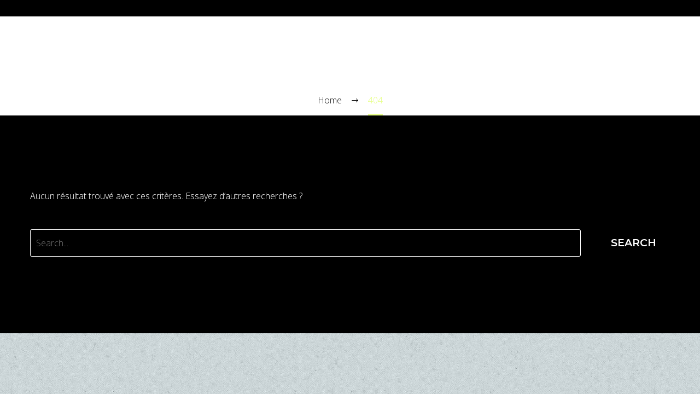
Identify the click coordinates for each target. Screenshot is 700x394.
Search (633, 242)
